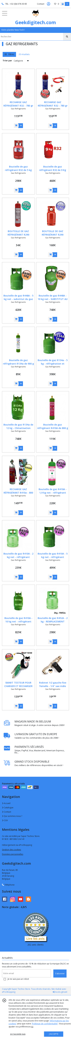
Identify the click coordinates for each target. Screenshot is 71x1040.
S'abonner (60, 973)
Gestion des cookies (11, 849)
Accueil (6, 803)
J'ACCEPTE (53, 1034)
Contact (40, 3)
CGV (5, 820)
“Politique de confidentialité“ (45, 1023)
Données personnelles (12, 854)
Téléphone (9, 884)
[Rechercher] (67, 36)
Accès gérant (61, 992)
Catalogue (8, 807)
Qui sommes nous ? (12, 816)
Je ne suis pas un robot (18, 979)
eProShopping (8, 992)
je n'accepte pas (17, 1034)
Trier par (7, 60)
